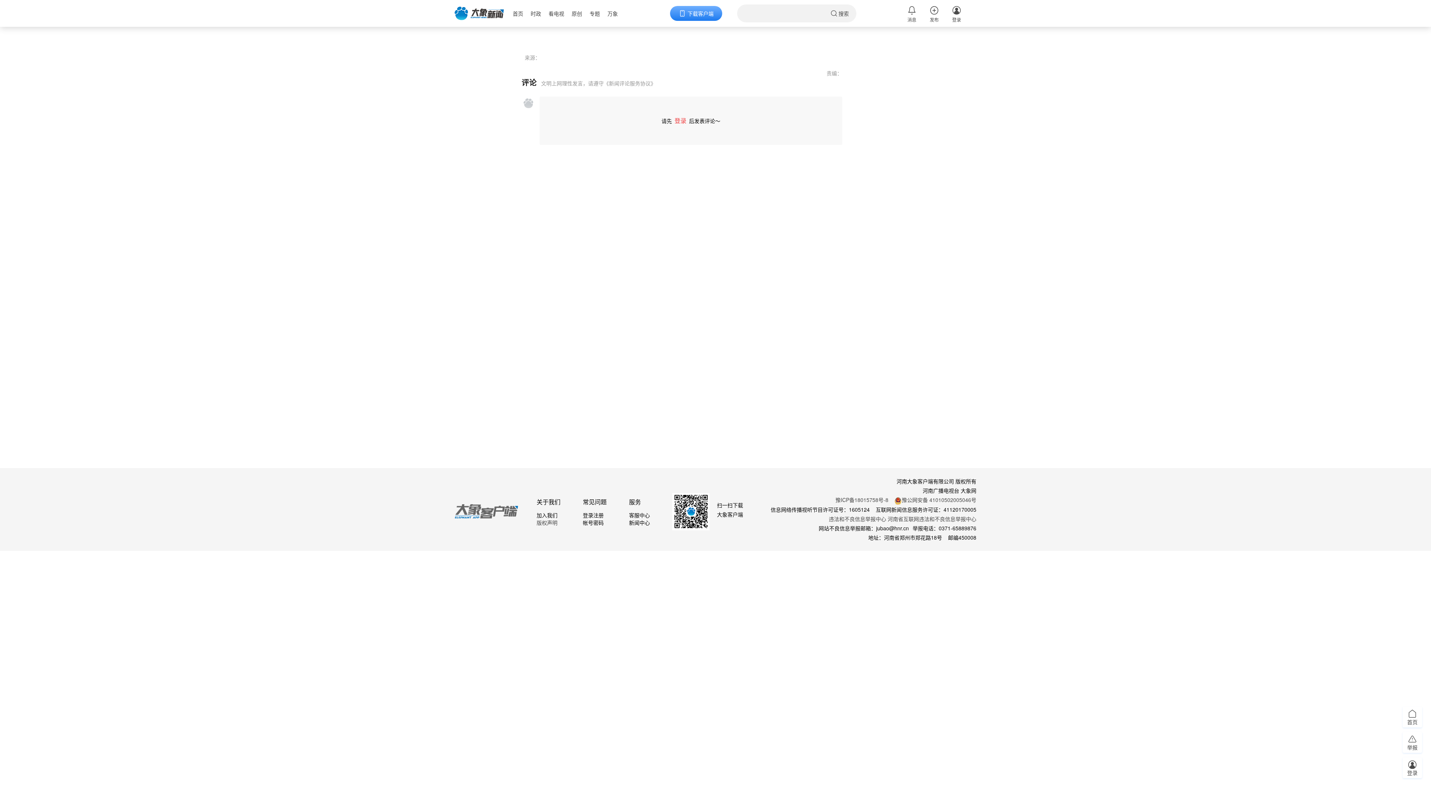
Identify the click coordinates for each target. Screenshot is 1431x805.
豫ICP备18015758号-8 (861, 499)
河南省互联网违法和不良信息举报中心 (932, 519)
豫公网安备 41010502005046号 (939, 499)
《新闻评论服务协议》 (630, 83)
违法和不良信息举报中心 (857, 519)
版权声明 (547, 522)
